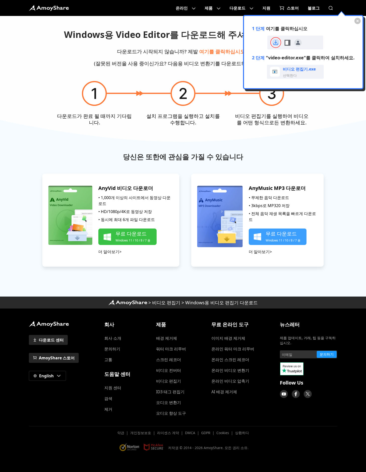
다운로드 (237, 8)
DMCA (190, 432)
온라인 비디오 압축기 (230, 381)
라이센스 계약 (168, 432)
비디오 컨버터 (168, 370)
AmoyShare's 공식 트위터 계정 (308, 394)
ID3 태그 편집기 (170, 391)
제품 (209, 8)
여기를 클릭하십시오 (222, 51)
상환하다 (242, 432)
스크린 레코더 (168, 359)
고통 (108, 359)
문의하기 (112, 349)
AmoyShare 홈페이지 (49, 8)
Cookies (222, 432)
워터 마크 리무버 (171, 349)
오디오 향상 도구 (171, 413)
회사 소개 (112, 338)
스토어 (293, 8)
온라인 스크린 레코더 (230, 359)
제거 (108, 409)
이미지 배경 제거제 (228, 338)
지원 (266, 8)
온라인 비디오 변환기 (230, 370)
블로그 (314, 8)
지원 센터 (112, 388)
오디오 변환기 (168, 402)
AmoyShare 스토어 (57, 358)
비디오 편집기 (166, 303)
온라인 (182, 8)
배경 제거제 (166, 338)
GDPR (205, 432)
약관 (120, 432)
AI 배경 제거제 (224, 391)
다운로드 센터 (51, 340)
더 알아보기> (110, 251)
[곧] (284, 394)
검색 (108, 398)
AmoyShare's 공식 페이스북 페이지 (296, 394)
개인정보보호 (140, 432)
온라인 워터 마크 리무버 (232, 349)
